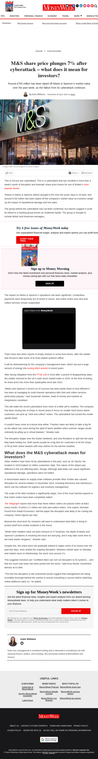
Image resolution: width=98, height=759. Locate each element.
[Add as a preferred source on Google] (49, 742)
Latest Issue (27, 703)
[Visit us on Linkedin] (81, 5)
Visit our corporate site (80, 753)
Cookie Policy (14, 733)
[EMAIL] (22, 643)
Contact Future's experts (34, 728)
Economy (52, 16)
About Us (14, 728)
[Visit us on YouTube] (84, 5)
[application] (49, 328)
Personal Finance (33, 16)
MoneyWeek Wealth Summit (49, 695)
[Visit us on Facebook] (73, 5)
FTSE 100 (41, 374)
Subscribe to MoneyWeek (27, 691)
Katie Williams (38, 94)
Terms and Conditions (61, 728)
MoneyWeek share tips (70, 690)
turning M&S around (37, 368)
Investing (14, 16)
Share (11, 173)
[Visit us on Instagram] (88, 5)
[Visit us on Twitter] (77, 5)
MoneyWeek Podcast (49, 690)
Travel (65, 16)
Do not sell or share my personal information (67, 733)
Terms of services (40, 618)
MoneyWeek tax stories (70, 701)
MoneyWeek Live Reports (49, 702)
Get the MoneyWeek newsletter (28, 697)
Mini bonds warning (25, 23)
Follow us (75, 173)
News (72, 94)
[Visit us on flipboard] (92, 5)
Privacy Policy (81, 728)
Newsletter (88, 173)
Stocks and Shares (54, 51)
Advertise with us (32, 733)
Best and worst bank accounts (54, 23)
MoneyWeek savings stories (70, 695)
